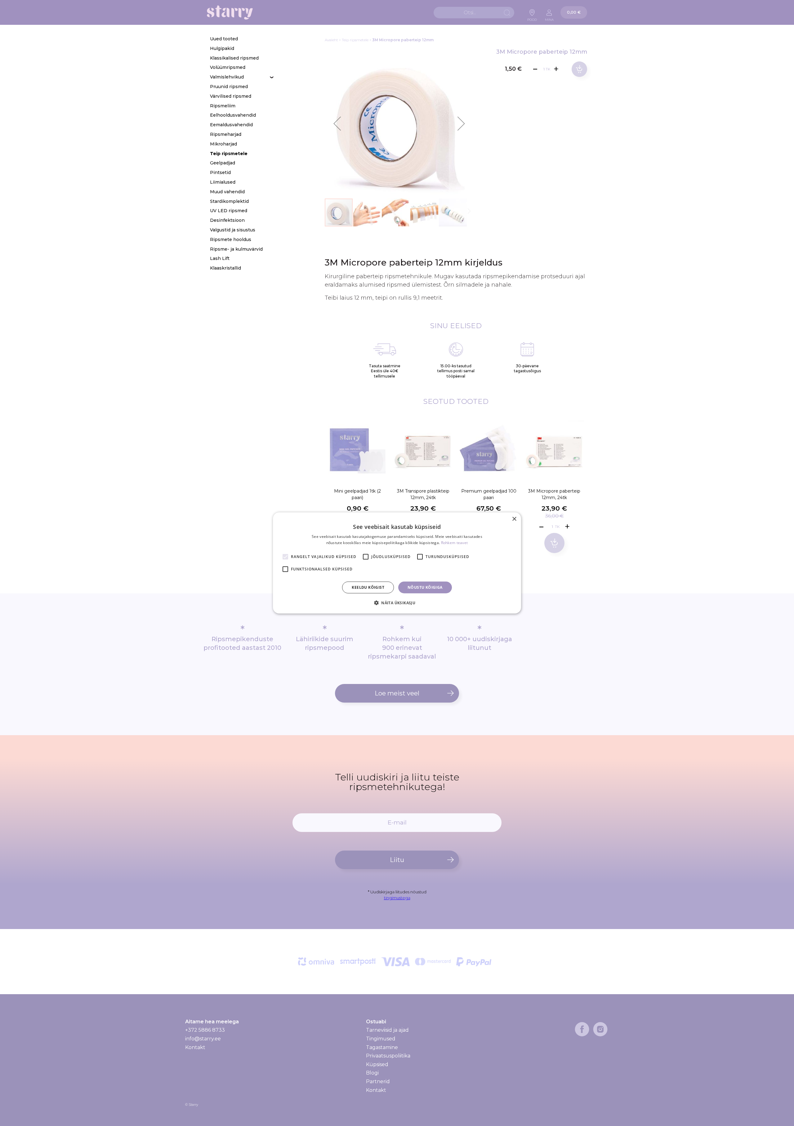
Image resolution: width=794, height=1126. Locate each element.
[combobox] (474, 12)
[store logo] (230, 12)
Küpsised (377, 1064)
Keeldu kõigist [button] (368, 587)
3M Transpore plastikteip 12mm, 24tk (423, 494)
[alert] (397, 563)
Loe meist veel (397, 693)
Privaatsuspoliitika (388, 1056)
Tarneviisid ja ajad (387, 1030)
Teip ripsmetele (355, 40)
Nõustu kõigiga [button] (425, 587)
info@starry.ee (203, 1039)
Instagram (600, 1029)
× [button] (514, 519)
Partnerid (378, 1081)
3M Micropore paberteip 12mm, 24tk (554, 494)
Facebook (582, 1029)
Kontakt (195, 1047)
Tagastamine (382, 1047)
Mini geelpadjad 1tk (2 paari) (357, 494)
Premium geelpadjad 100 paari (488, 494)
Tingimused (380, 1039)
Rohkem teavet (454, 542)
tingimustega (397, 897)
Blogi (372, 1073)
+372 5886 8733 (205, 1030)
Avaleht (331, 40)
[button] (337, 123)
